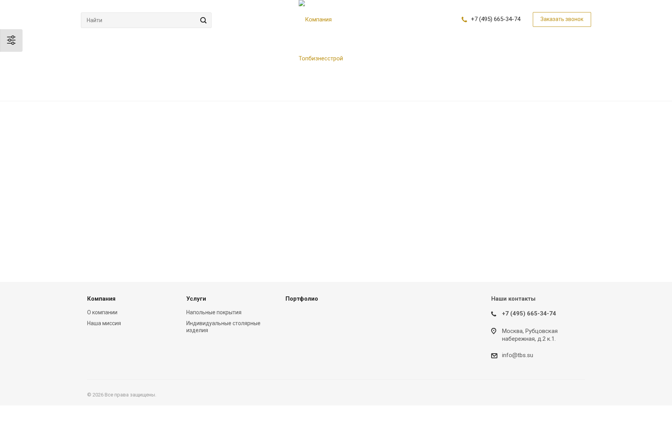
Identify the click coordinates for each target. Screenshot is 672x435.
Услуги (196, 298)
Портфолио (301, 298)
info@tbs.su (517, 355)
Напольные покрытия (214, 312)
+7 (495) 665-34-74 (495, 19)
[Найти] (202, 20)
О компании (102, 312)
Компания (101, 298)
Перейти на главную (486, 207)
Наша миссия (104, 323)
